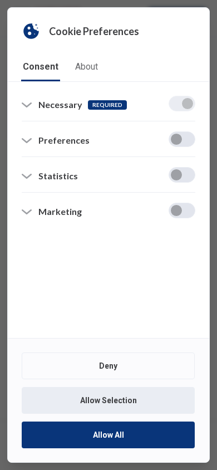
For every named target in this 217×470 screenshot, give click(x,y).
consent (40, 66)
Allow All (108, 434)
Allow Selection (108, 400)
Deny (108, 365)
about (86, 66)
